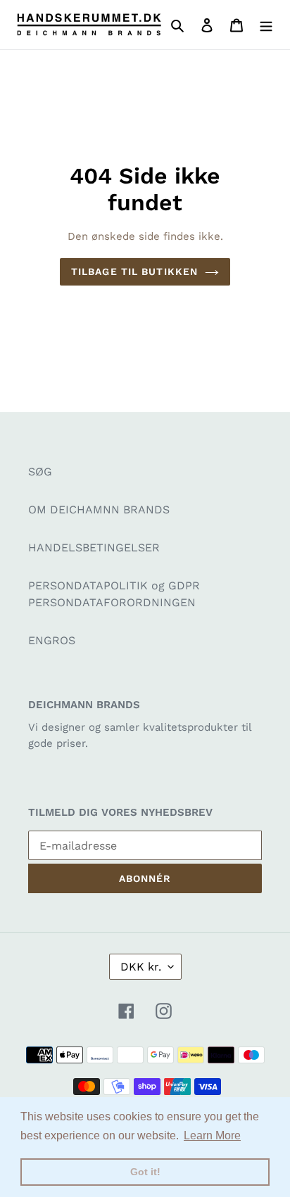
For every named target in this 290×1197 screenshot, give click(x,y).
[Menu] (266, 24)
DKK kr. (140, 966)
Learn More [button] (212, 1135)
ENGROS (51, 640)
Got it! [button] (145, 1171)
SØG (40, 471)
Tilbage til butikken (134, 271)
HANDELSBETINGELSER (94, 547)
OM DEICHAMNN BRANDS (99, 509)
